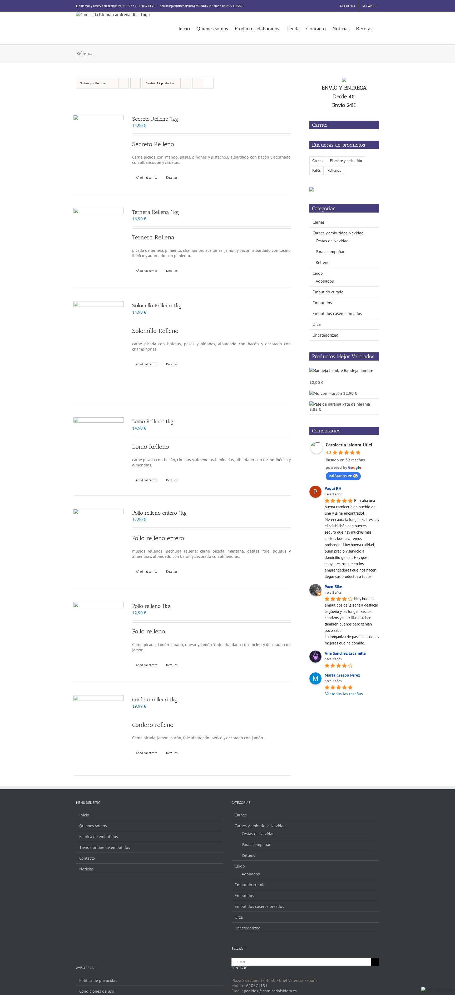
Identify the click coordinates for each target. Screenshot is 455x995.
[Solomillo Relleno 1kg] (98, 346)
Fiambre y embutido (346, 160)
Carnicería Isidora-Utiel (349, 445)
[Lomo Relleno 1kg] (98, 449)
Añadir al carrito (146, 177)
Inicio (84, 814)
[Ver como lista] (208, 83)
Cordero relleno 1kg (154, 699)
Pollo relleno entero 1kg (159, 513)
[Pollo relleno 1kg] (98, 635)
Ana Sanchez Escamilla (345, 653)
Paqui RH (333, 488)
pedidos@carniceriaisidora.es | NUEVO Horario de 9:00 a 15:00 (202, 6)
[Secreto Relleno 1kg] (98, 148)
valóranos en (340, 475)
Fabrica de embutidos (98, 836)
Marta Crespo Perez (342, 675)
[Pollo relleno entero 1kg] (98, 542)
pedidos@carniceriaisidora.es (270, 990)
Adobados (325, 281)
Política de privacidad (98, 980)
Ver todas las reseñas (344, 693)
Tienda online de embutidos (104, 847)
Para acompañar (330, 251)
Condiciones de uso (96, 991)
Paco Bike (333, 586)
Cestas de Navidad (332, 240)
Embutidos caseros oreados (337, 313)
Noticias (86, 868)
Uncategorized (325, 335)
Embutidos (322, 302)
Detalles (171, 177)
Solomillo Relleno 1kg (156, 305)
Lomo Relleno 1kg (152, 421)
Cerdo (318, 273)
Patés (316, 170)
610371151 (257, 985)
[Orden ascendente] (135, 83)
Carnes (317, 160)
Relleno (323, 262)
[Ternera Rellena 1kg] (98, 241)
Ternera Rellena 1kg (155, 212)
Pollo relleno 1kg (151, 606)
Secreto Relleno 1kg (155, 119)
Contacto (87, 858)
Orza (317, 324)
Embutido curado (328, 291)
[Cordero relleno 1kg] (98, 729)
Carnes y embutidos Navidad (338, 232)
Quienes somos (93, 825)
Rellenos (334, 170)
